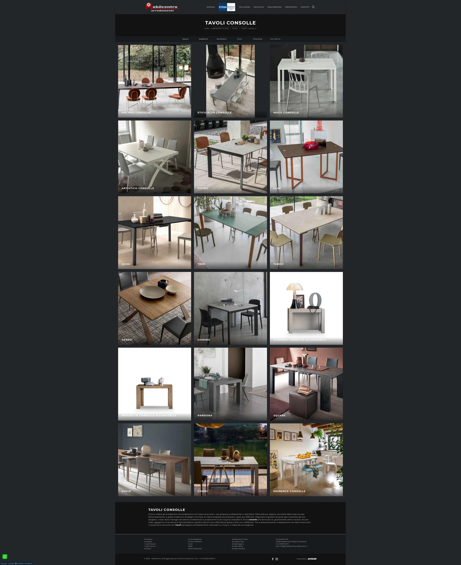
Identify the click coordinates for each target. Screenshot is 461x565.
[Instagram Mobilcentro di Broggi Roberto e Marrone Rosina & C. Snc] (276, 558)
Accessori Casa (238, 541)
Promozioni (291, 7)
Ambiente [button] (203, 39)
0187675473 (284, 544)
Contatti (305, 7)
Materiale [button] (221, 39)
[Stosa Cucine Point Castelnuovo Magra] (227, 7)
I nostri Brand (149, 544)
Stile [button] (239, 39)
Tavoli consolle (249, 28)
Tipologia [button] (257, 39)
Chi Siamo (148, 539)
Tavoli (235, 28)
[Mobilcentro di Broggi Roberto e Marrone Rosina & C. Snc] (162, 7)
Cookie (11, 563)
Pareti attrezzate (195, 549)
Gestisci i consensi (24, 563)
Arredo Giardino (238, 549)
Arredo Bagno (238, 544)
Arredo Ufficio (237, 546)
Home (206, 28)
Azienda (211, 7)
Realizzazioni (275, 7)
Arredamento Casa (220, 28)
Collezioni (244, 7)
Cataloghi (259, 7)
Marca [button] (185, 39)
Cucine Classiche (195, 541)
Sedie (190, 546)
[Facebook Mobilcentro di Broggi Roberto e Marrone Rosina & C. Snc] (272, 558)
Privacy (4, 563)
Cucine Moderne (195, 539)
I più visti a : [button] (275, 39)
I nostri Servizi (149, 546)
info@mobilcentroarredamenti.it (293, 546)
